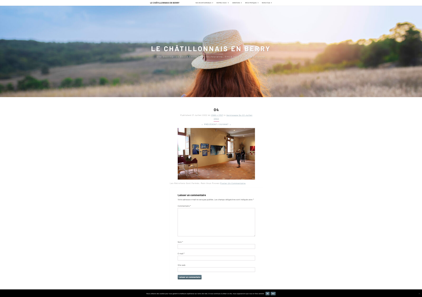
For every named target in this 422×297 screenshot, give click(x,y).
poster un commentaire (233, 183)
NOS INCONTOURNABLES (203, 3)
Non (273, 293)
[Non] (419, 293)
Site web (181, 265)
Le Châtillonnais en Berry (164, 2)
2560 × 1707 (217, 115)
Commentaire (184, 206)
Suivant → (225, 124)
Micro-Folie (266, 3)
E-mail (181, 253)
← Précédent (209, 124)
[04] (216, 154)
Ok (267, 293)
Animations (236, 3)
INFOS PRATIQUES (251, 3)
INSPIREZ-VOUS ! (221, 3)
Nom (180, 242)
